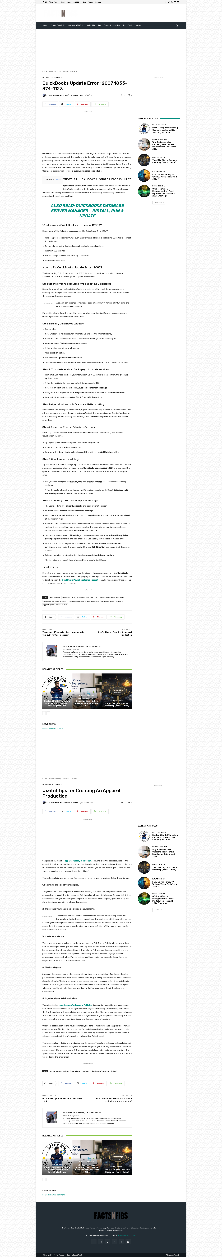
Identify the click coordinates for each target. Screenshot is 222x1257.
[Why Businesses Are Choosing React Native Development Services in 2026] (87, 691)
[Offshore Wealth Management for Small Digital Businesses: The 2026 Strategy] (144, 191)
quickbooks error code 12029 (87, 597)
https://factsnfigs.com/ (71, 649)
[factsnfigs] (60, 13)
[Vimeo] (175, 2)
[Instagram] (168, 2)
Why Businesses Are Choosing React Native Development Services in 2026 (87, 702)
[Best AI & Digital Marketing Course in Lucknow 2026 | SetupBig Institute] (57, 691)
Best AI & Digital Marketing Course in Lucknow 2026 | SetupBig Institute (57, 703)
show (58, 180)
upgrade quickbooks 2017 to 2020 (55, 605)
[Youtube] (178, 2)
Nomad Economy (55, 71)
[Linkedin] (107, 1241)
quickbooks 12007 (68, 597)
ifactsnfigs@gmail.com (127, 1235)
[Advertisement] (132, 13)
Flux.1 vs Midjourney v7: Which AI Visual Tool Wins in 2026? (164, 176)
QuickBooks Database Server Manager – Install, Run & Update (87, 210)
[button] (177, 25)
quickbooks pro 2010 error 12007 (54, 601)
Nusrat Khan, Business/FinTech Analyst (66, 95)
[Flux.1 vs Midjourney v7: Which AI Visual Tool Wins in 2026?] (144, 175)
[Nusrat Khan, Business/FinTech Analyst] (44, 95)
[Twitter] (171, 2)
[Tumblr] (121, 1241)
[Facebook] (165, 2)
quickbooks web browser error (112, 601)
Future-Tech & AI (158, 171)
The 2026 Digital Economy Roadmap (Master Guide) (117, 704)
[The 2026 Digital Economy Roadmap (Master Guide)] (117, 691)
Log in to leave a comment (53, 728)
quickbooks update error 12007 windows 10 (84, 601)
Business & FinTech (70, 71)
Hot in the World (56, 698)
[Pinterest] (114, 1241)
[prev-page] (44, 713)
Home (44, 71)
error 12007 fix (55, 597)
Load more (158, 202)
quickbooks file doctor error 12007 (112, 597)
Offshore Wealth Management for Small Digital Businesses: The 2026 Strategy (163, 192)
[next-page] (48, 713)
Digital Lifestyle (116, 700)
